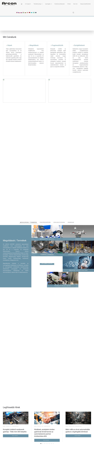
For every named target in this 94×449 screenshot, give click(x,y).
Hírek (69, 4)
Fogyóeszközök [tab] (45, 222)
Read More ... (15, 435)
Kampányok (15, 426)
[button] (73, 12)
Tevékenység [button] (37, 4)
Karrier (76, 4)
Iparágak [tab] (71, 222)
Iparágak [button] (47, 4)
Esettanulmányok (60, 4)
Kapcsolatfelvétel (85, 4)
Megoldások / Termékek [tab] (28, 222)
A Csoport (28, 4)
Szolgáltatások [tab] (59, 222)
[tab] (42, 443)
